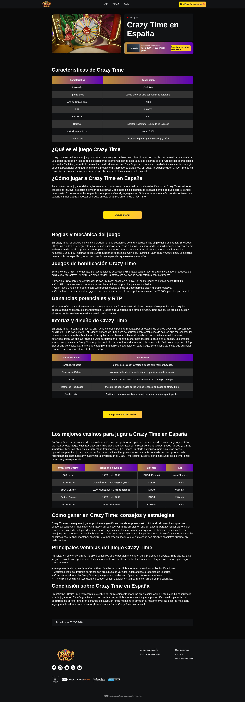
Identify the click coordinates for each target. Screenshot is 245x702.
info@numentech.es (184, 659)
